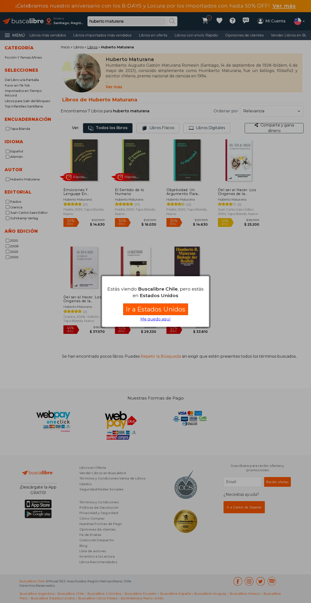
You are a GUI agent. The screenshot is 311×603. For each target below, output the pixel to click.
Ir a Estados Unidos (155, 309)
